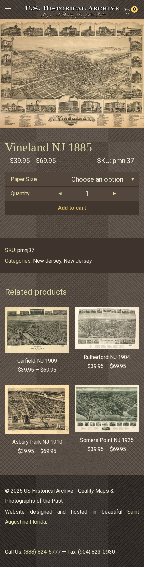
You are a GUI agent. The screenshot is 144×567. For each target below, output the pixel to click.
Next (137, 73)
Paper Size (24, 179)
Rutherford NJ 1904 (107, 357)
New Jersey (47, 261)
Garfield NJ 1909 (37, 361)
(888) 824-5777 (42, 552)
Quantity (20, 193)
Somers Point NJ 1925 (107, 440)
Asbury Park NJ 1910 (37, 442)
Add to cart (72, 208)
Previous (6, 73)
